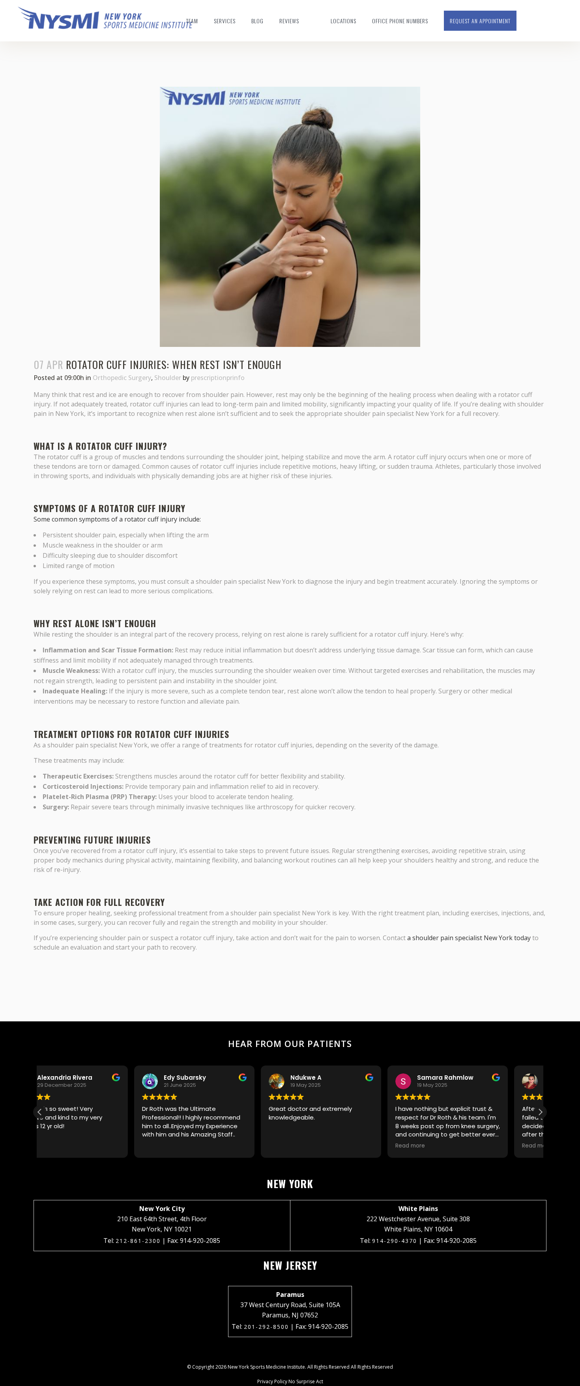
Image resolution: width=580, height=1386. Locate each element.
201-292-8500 (266, 1326)
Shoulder (167, 377)
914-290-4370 (394, 1240)
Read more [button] (316, 1145)
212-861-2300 (138, 1240)
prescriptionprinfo (218, 377)
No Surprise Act (305, 1381)
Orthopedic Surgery (122, 377)
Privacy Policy (272, 1381)
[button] (540, 1112)
